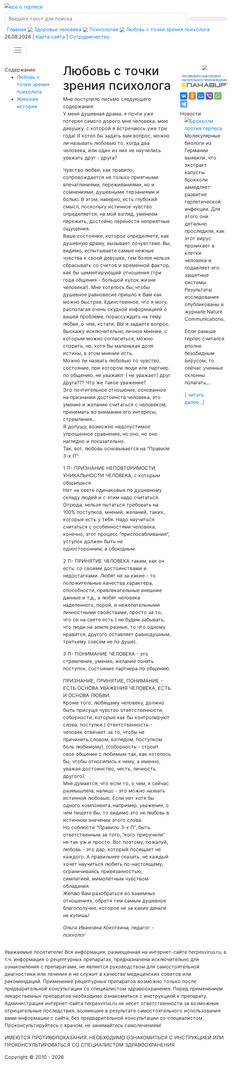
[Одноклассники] (192, 96)
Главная (16, 29)
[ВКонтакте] (183, 96)
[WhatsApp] (218, 96)
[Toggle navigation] (18, 50)
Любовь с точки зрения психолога (33, 84)
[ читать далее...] (194, 398)
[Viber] (209, 96)
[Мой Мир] (200, 96)
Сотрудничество (89, 37)
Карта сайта (50, 37)
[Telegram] (183, 104)
